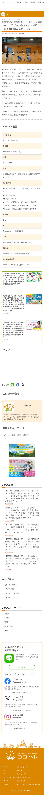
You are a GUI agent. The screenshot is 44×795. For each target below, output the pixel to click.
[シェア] (18, 385)
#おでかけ (7, 618)
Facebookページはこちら (20, 693)
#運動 (19, 435)
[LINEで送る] (12, 385)
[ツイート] (23, 385)
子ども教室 (17, 19)
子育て (6, 770)
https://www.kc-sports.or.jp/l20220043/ (17, 242)
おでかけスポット (9, 777)
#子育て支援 (8, 626)
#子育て (7, 622)
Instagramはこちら (20, 728)
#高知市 (26, 435)
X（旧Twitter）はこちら (21, 710)
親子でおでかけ (11, 585)
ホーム (3, 19)
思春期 (6, 784)
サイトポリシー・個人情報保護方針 (28, 784)
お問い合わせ (21, 781)
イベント (10, 19)
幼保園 (6, 781)
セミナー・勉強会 (12, 593)
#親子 (13, 435)
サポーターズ (21, 774)
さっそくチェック (22, 667)
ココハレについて (23, 767)
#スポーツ (5, 435)
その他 (7, 597)
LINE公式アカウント (23, 777)
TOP (5, 767)
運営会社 (20, 770)
